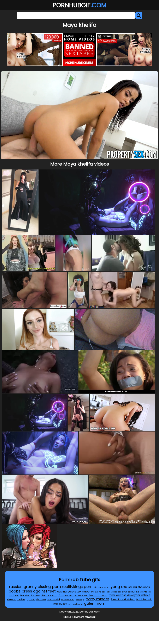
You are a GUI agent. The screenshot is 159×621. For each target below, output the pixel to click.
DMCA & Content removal (79, 617)
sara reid (53, 599)
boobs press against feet (32, 591)
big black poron (101, 587)
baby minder (97, 599)
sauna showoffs (139, 587)
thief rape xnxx (49, 595)
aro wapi (80, 599)
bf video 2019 (67, 599)
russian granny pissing (30, 586)
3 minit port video (123, 599)
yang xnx (119, 586)
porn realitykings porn (72, 586)
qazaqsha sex (36, 599)
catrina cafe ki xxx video (73, 592)
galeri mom (94, 603)
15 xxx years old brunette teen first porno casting (82, 595)
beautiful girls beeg (30, 595)
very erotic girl (75, 604)
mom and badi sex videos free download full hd (115, 591)
